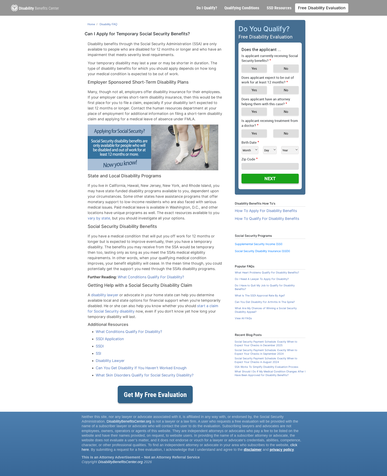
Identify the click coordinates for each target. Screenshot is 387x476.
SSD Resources (279, 7)
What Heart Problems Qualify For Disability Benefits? (267, 272)
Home (91, 24)
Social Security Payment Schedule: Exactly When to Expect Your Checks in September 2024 (266, 352)
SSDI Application (110, 339)
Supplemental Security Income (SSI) (258, 244)
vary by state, (99, 218)
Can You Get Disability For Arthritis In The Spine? (265, 301)
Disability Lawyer (110, 361)
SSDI (100, 346)
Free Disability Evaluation (321, 7)
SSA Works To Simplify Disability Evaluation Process (266, 366)
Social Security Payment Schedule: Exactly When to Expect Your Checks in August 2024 (266, 360)
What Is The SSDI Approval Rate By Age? (260, 295)
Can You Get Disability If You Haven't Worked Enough (141, 368)
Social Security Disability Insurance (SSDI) (262, 251)
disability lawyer (104, 295)
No (286, 68)
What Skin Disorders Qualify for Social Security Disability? (145, 375)
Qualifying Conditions (241, 7)
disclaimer (253, 450)
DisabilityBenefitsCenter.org (129, 421)
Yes (254, 68)
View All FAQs (243, 318)
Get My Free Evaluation (155, 394)
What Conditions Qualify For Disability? (151, 277)
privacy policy (282, 450)
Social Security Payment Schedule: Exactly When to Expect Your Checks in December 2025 (266, 343)
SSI (98, 353)
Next (270, 178)
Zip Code (248, 159)
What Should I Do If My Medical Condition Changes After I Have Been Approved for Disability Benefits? (270, 373)
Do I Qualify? (207, 7)
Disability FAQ (108, 24)
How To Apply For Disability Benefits (266, 211)
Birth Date (249, 142)
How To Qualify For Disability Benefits (267, 218)
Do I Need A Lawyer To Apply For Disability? (262, 279)
